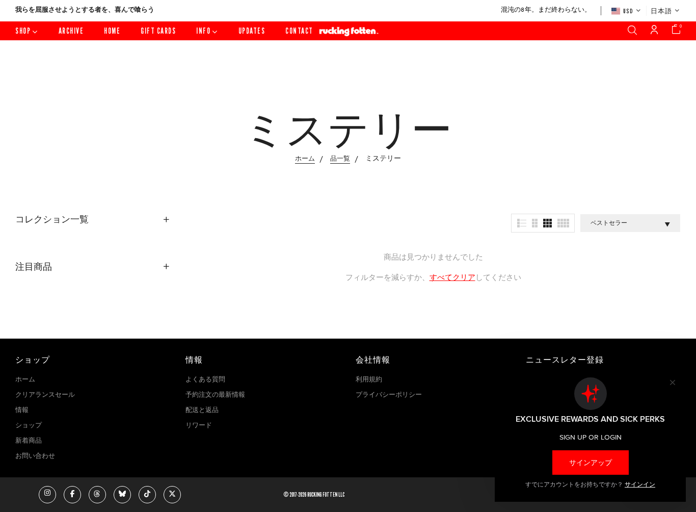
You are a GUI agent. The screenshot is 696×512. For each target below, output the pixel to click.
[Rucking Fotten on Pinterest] (122, 494)
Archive (71, 31)
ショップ (28, 425)
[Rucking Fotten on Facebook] (72, 494)
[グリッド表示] (521, 223)
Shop (23, 31)
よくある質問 (205, 379)
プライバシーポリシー (389, 395)
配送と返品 (202, 410)
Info (203, 31)
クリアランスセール (45, 395)
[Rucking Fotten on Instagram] (47, 494)
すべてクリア (452, 278)
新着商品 (28, 441)
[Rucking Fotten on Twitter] (172, 494)
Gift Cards (158, 31)
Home (112, 31)
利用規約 (369, 379)
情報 (22, 410)
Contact (299, 31)
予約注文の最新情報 (215, 395)
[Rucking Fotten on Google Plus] (97, 494)
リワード (198, 425)
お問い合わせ (35, 456)
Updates (251, 31)
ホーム (25, 379)
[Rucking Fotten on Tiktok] (147, 494)
